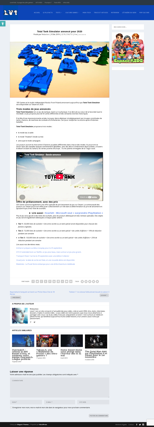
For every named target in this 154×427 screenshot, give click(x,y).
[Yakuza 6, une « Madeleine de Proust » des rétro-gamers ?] (47, 340)
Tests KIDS (57, 2)
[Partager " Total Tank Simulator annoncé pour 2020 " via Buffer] (58, 281)
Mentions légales (121, 425)
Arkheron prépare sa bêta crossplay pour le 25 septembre (39, 248)
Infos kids (66, 2)
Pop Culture (144, 13)
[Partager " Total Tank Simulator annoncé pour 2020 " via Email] (67, 281)
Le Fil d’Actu (48, 13)
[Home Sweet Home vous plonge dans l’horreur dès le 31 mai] (72, 340)
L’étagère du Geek (129, 13)
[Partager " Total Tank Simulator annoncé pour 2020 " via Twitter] (37, 281)
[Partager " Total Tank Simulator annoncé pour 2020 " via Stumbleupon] (62, 281)
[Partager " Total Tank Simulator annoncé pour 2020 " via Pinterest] (50, 281)
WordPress (43, 424)
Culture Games (71, 13)
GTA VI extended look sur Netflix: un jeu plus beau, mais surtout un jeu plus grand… (49, 252)
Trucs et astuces (101, 13)
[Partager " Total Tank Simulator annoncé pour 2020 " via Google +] (41, 281)
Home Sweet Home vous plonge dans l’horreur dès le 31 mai (71, 353)
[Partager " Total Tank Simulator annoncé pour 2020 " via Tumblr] (46, 281)
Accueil (37, 13)
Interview (115, 13)
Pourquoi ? (48, 2)
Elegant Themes (23, 424)
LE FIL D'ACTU (67, 34)
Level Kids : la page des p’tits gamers (21, 2)
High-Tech (87, 13)
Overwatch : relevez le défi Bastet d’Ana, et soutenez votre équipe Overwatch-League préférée (22, 354)
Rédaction (45, 34)
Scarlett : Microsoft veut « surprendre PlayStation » (74, 213)
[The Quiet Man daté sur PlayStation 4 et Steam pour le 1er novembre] (96, 341)
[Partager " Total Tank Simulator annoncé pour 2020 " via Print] (71, 281)
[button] (2, 23)
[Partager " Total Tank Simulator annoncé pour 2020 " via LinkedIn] (54, 281)
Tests (58, 13)
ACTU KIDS (39, 2)
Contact (131, 425)
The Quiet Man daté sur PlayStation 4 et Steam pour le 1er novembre (96, 354)
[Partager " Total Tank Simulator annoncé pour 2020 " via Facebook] (33, 281)
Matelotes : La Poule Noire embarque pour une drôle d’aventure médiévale (45, 264)
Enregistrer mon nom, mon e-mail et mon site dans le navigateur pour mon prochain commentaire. (51, 407)
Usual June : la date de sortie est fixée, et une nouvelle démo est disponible (45, 260)
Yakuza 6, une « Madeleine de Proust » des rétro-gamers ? (47, 353)
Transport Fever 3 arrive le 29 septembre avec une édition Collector (42, 256)
